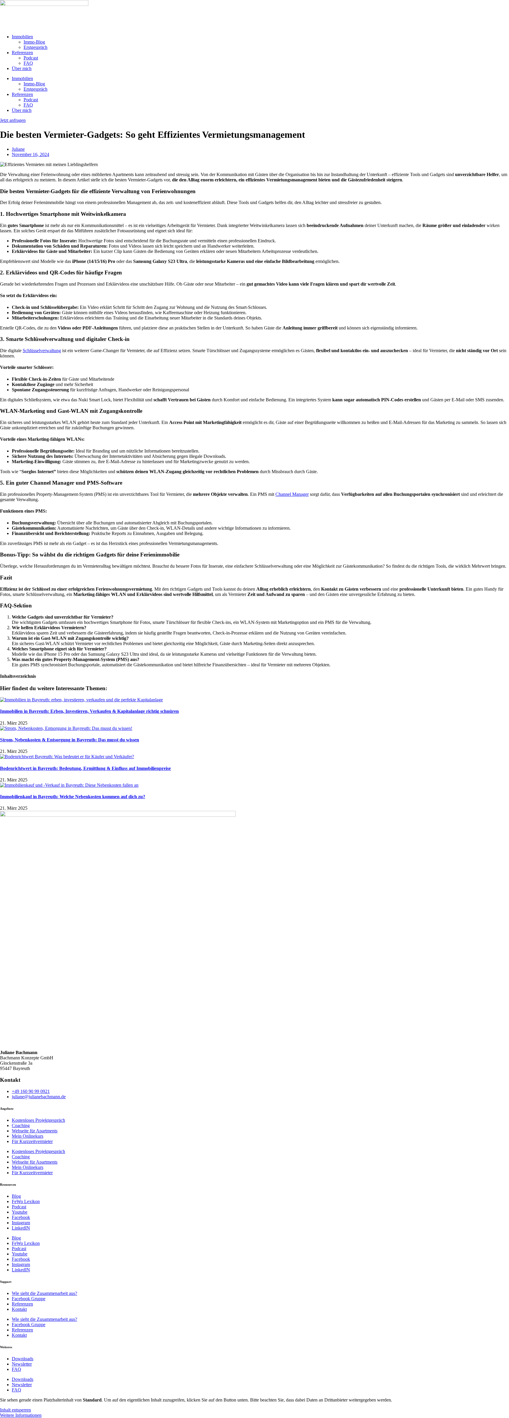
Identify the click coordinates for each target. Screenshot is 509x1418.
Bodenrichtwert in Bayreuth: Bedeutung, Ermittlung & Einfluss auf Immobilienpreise (85, 768)
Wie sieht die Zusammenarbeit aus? (44, 1293)
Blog (16, 1196)
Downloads (22, 1358)
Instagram (21, 1222)
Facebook (21, 1217)
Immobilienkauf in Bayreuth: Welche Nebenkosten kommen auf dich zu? (72, 796)
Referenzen (22, 52)
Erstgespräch (35, 47)
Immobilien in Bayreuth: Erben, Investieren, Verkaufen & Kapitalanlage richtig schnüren (89, 711)
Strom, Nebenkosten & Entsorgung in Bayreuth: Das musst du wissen (69, 739)
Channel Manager (292, 494)
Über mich (22, 68)
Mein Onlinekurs (27, 1136)
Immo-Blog (34, 41)
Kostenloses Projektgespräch (38, 1120)
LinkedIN (21, 1227)
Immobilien (22, 36)
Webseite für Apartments (34, 1130)
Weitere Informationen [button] (21, 1415)
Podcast (31, 57)
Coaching (21, 1125)
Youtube (19, 1212)
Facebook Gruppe (28, 1298)
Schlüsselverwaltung (42, 350)
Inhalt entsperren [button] (15, 1409)
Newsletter (22, 1363)
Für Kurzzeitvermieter (32, 1141)
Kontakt (19, 1309)
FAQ (28, 63)
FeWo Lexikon (26, 1201)
